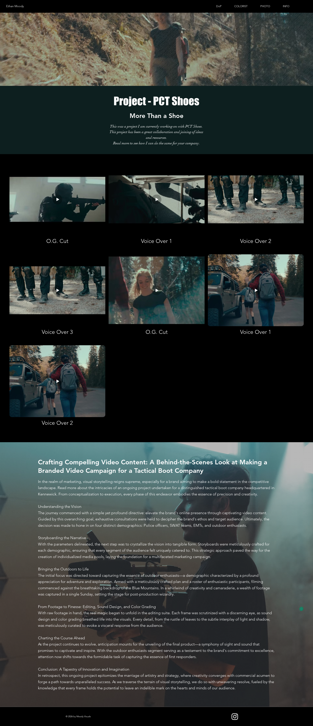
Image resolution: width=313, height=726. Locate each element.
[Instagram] (235, 716)
